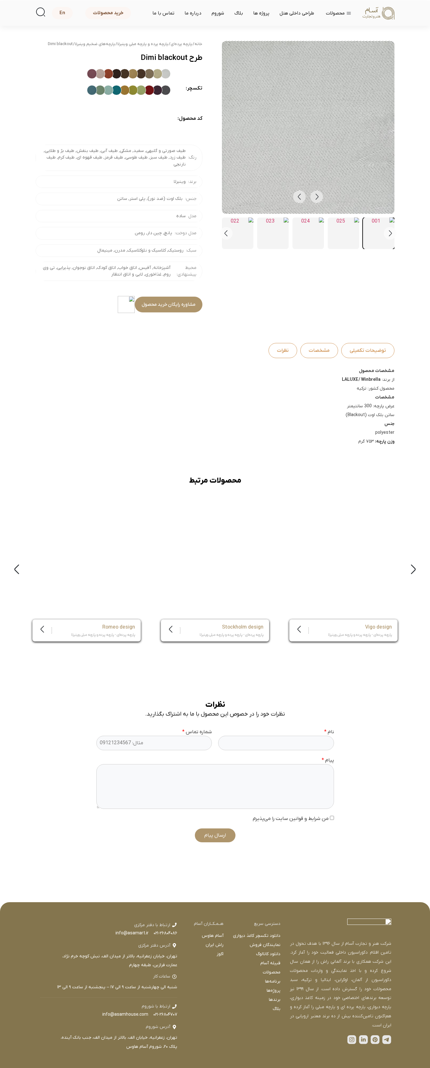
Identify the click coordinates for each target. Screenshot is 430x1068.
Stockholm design (242, 627)
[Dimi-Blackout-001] (166, 74)
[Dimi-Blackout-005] (141, 74)
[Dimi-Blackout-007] (125, 74)
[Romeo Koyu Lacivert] (84, 505)
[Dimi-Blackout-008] (116, 74)
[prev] (299, 196)
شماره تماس (197, 731)
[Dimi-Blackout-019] (108, 90)
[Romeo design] (86, 569)
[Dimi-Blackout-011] (92, 74)
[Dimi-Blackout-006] (133, 74)
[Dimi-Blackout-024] (149, 107)
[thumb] (378, 233)
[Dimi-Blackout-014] (149, 90)
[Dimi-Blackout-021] (92, 90)
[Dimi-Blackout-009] (108, 74)
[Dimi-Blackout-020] (100, 90)
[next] (316, 196)
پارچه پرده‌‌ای (181, 44)
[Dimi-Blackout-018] (116, 90)
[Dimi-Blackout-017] (125, 90)
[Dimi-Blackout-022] (166, 107)
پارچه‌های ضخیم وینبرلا (95, 44)
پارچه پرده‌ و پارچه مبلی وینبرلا (142, 44)
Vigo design (378, 627)
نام (329, 731)
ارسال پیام (215, 835)
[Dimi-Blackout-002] (157, 74)
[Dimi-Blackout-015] (141, 90)
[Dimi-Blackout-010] (100, 74)
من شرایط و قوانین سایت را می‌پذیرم (291, 818)
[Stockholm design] (215, 569)
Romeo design (118, 627)
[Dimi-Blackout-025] (141, 107)
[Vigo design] (343, 569)
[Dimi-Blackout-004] (149, 74)
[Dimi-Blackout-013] (157, 90)
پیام (328, 760)
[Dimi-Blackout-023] (157, 107)
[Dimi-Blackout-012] (166, 90)
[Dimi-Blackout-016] (133, 90)
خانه (198, 44)
